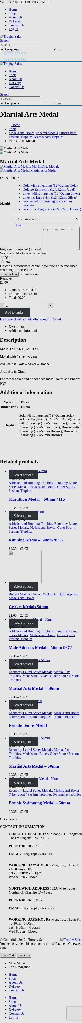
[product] (45, 779)
